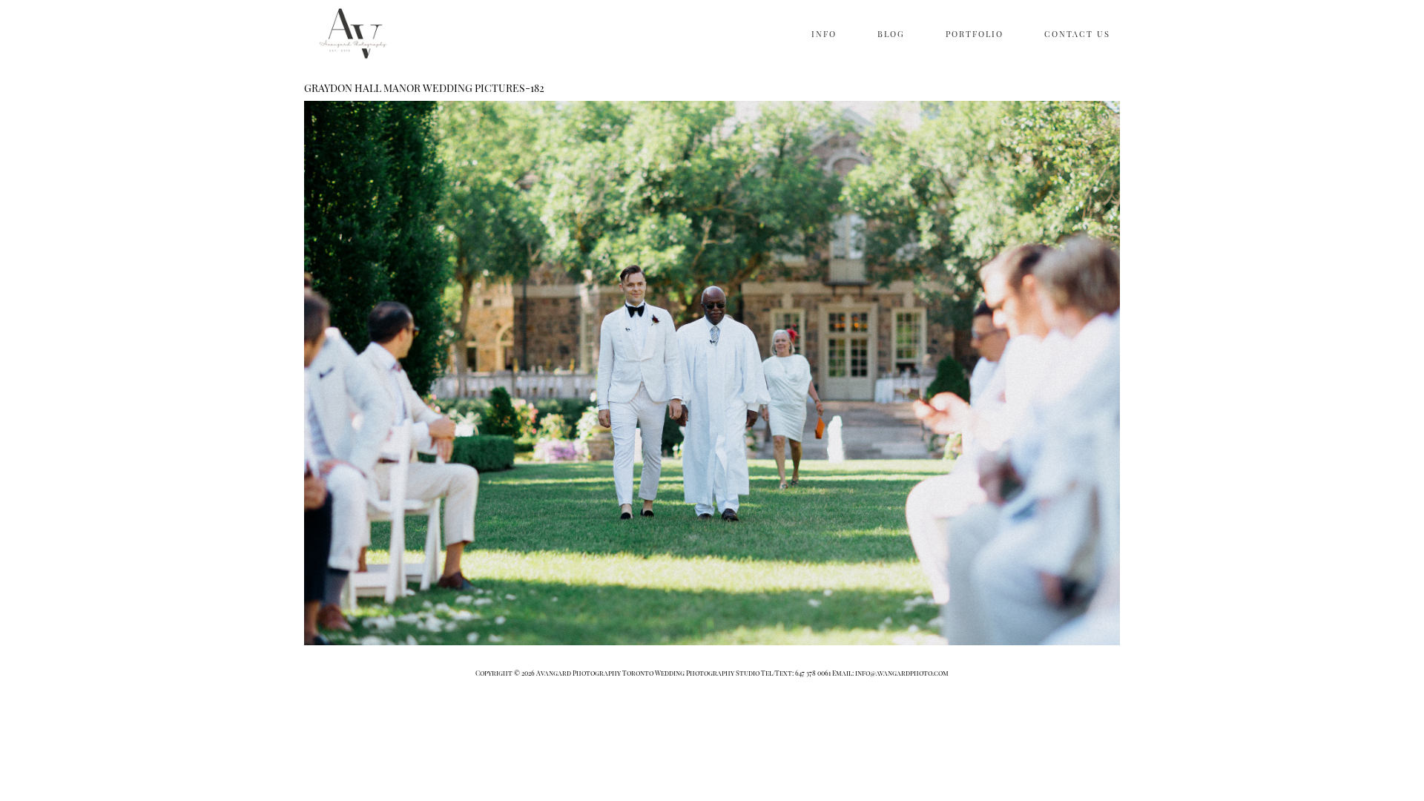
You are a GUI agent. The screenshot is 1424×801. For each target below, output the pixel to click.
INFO (824, 33)
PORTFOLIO (974, 33)
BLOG (891, 33)
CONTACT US (1077, 33)
